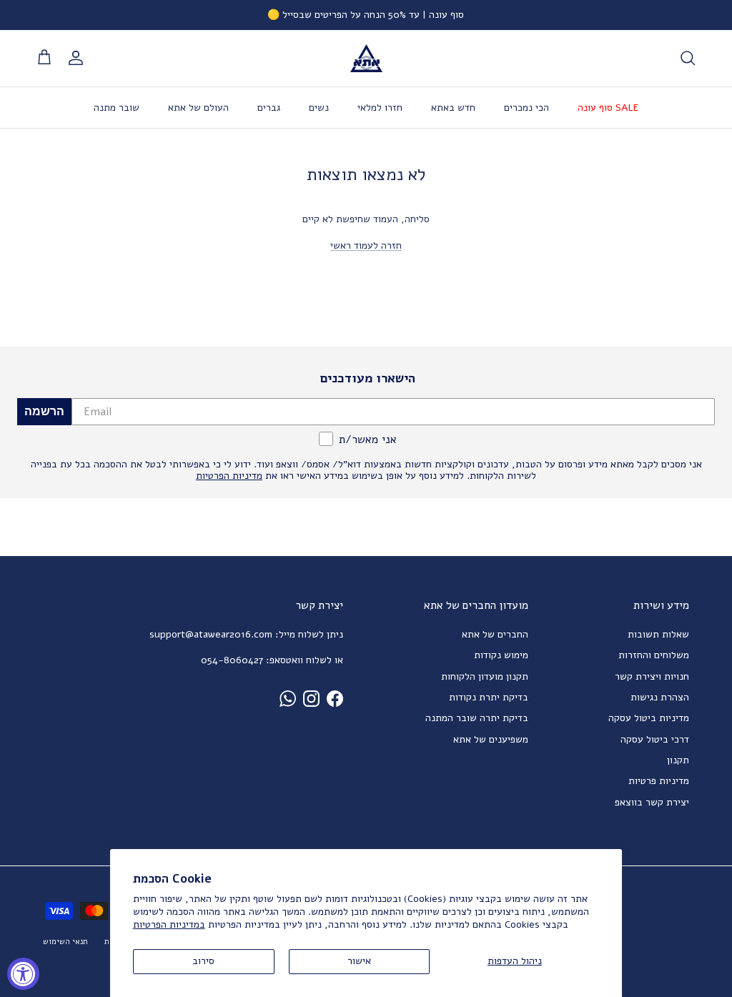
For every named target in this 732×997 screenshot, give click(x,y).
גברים (268, 107)
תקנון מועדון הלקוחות (484, 676)
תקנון (678, 760)
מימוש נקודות (501, 655)
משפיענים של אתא (490, 739)
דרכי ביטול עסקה (654, 739)
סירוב (203, 961)
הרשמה (44, 411)
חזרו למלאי (379, 107)
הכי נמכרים (526, 107)
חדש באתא (453, 107)
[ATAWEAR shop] (366, 58)
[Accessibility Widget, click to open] (23, 974)
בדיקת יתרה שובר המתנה (476, 718)
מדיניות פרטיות (658, 781)
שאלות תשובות (658, 634)
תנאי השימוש (65, 941)
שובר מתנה (116, 107)
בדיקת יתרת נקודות (488, 697)
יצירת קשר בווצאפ (652, 802)
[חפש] (687, 57)
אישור (359, 961)
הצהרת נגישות (659, 697)
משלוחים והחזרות (653, 655)
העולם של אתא (198, 107)
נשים (319, 107)
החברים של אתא (495, 634)
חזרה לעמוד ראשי (366, 245)
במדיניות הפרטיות (169, 924)
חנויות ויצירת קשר (652, 676)
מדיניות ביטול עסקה (648, 718)
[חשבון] (78, 57)
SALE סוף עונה (608, 107)
